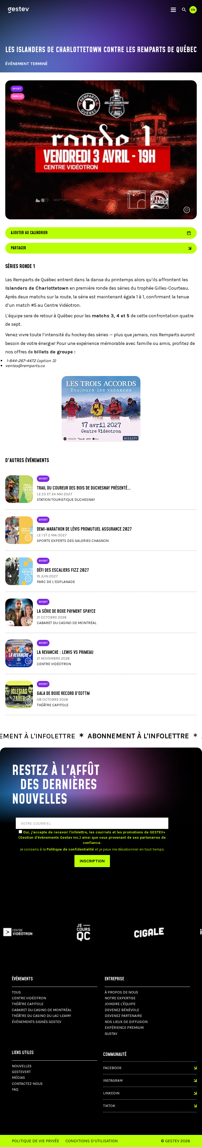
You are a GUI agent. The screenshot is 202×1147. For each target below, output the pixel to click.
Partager (18, 248)
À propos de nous (121, 992)
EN (193, 10)
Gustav (111, 1033)
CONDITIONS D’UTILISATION (91, 1140)
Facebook (112, 1068)
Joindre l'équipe (120, 1004)
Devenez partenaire (123, 1015)
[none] (173, 9)
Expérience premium (124, 1027)
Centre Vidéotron (29, 998)
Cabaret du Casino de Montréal (42, 1010)
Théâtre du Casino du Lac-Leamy (41, 1015)
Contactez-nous (27, 1083)
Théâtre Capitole (27, 1004)
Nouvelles (22, 1066)
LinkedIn (111, 1093)
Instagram (113, 1080)
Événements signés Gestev (36, 1022)
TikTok (109, 1106)
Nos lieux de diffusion (126, 1022)
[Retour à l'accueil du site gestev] (18, 9)
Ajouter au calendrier (101, 233)
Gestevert (21, 1072)
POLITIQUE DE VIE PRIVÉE (35, 1140)
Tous (16, 992)
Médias (18, 1077)
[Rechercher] (184, 9)
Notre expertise (120, 998)
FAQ (15, 1089)
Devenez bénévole (122, 1010)
